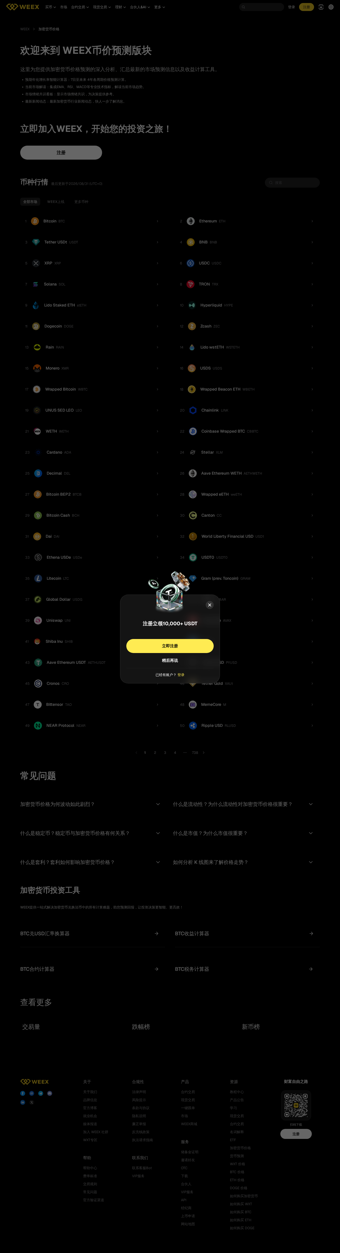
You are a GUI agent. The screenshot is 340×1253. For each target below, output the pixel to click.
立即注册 (170, 646)
